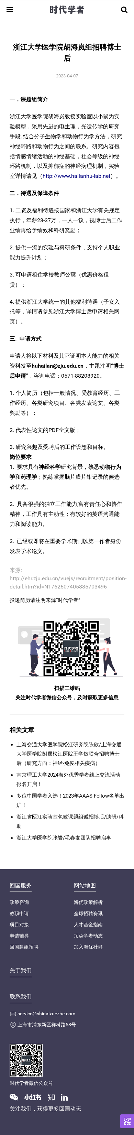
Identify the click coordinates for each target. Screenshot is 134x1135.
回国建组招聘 (24, 947)
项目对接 (19, 924)
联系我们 (21, 996)
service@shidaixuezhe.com (46, 1013)
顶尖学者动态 (88, 936)
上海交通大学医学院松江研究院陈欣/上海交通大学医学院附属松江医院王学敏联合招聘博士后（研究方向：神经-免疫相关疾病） (69, 754)
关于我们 (21, 970)
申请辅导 (19, 936)
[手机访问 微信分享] (127, 1121)
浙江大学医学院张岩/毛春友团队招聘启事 (63, 838)
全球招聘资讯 (88, 913)
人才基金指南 (88, 924)
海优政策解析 (88, 902)
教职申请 (19, 913)
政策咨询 (19, 902)
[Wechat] (16, 1097)
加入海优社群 (88, 947)
